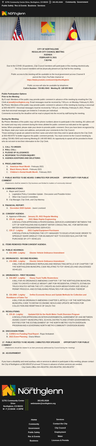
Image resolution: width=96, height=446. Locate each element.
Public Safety (7, 6)
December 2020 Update (20, 208)
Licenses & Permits (60, 440)
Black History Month (19, 169)
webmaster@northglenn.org (43, 403)
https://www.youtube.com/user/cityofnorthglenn (48, 80)
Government (82, 2)
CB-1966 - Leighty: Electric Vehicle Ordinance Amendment (36, 253)
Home (34, 420)
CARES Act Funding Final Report (24, 334)
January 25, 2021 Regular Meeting (43, 216)
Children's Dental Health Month (24, 172)
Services (41, 6)
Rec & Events (21, 6)
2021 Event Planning (18, 337)
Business (32, 6)
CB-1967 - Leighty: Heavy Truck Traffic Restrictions (33, 278)
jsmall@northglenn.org (19, 102)
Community (71, 2)
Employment (60, 432)
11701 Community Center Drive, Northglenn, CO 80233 (26, 2)
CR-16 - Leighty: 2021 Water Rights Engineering (32, 219)
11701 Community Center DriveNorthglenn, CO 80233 (13, 403)
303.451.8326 (57, 2)
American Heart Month (20, 166)
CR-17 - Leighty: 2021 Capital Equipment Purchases (34, 230)
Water (60, 436)
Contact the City (60, 424)
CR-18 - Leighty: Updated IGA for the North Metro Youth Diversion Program (44, 314)
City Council (60, 428)
